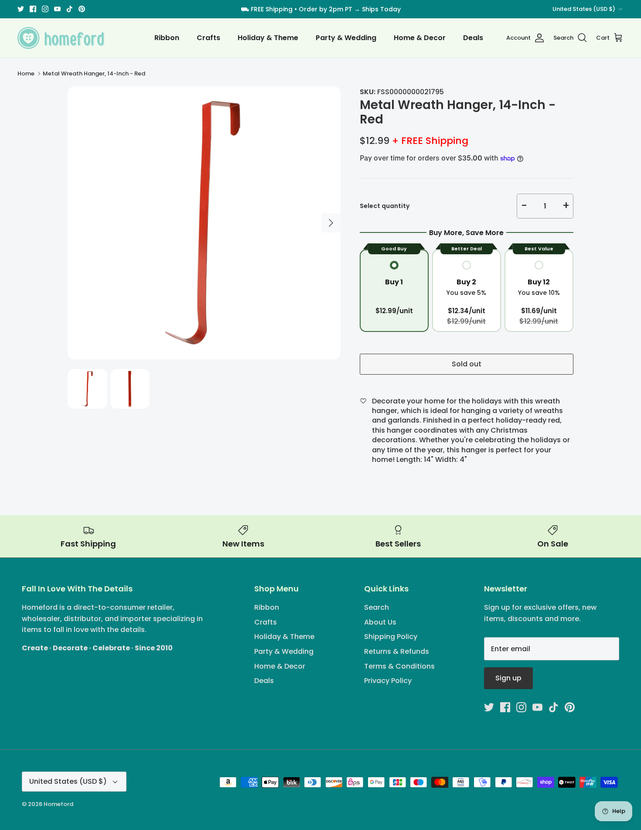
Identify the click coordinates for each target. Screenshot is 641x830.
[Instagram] (45, 9)
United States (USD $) (583, 9)
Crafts (208, 38)
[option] (204, 222)
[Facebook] (33, 9)
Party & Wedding (346, 38)
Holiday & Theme (268, 38)
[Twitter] (20, 9)
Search (376, 607)
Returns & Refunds (396, 651)
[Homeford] (61, 38)
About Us (380, 622)
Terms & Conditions (399, 666)
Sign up (508, 678)
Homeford (58, 804)
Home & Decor (420, 38)
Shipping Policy (390, 637)
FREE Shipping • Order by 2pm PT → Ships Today (326, 9)
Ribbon (166, 38)
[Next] (331, 222)
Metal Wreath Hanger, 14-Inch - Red (94, 73)
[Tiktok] (69, 9)
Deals (473, 38)
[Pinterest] (81, 9)
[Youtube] (57, 9)
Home (25, 73)
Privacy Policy (388, 681)
